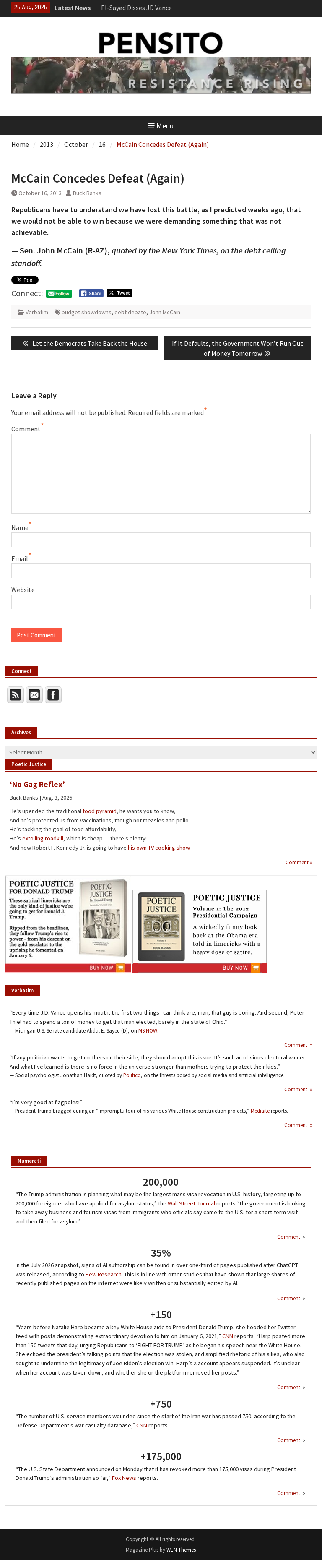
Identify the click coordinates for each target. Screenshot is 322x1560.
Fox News (124, 1478)
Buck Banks (87, 193)
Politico (132, 1075)
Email (19, 558)
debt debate (130, 312)
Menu (165, 125)
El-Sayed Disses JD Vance (136, 7)
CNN (227, 1336)
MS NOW (147, 1030)
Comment (26, 429)
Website (23, 589)
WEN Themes (181, 1549)
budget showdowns (87, 312)
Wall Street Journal (191, 1203)
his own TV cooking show (159, 847)
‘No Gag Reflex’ (37, 784)
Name (20, 527)
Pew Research (104, 1274)
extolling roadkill (42, 838)
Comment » (299, 862)
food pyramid (100, 811)
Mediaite (260, 1110)
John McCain (164, 312)
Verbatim (37, 312)
